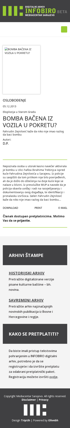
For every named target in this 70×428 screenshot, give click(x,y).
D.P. (6, 143)
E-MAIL (62, 208)
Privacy (44, 399)
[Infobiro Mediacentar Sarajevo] (35, 11)
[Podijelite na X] (18, 152)
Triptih (25, 420)
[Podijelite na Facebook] (6, 152)
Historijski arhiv (26, 273)
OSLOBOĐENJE (14, 100)
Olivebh (53, 420)
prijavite (23, 220)
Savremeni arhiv (26, 300)
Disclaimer (29, 399)
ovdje (53, 377)
